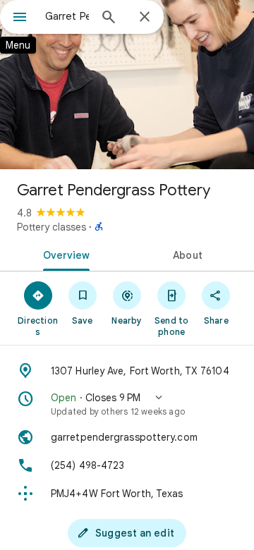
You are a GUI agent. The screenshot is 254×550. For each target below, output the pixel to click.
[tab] (64, 254)
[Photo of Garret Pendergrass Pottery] (127, 84)
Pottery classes (51, 227)
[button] (127, 404)
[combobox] (67, 16)
